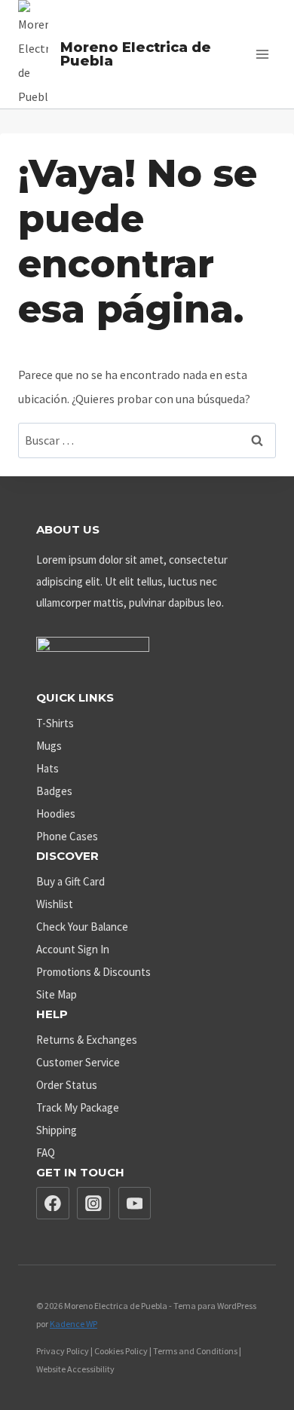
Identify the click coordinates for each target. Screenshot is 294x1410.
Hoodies (55, 813)
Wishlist (54, 904)
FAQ (45, 1152)
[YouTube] (135, 1203)
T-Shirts (55, 723)
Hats (47, 768)
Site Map (56, 994)
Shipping (56, 1130)
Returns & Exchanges (86, 1039)
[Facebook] (52, 1203)
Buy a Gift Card (70, 881)
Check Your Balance (82, 926)
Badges (54, 791)
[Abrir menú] (262, 54)
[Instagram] (93, 1203)
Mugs (49, 746)
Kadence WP (73, 1323)
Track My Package (77, 1107)
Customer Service (78, 1062)
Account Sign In (72, 949)
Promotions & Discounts (93, 972)
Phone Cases (67, 836)
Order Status (66, 1085)
